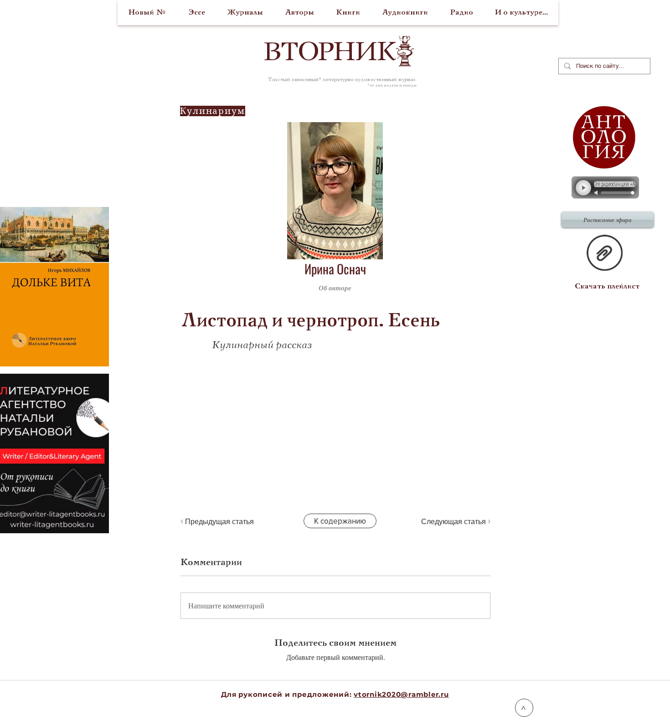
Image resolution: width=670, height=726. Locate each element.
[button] (446, 287)
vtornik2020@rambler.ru (401, 694)
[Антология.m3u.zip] (604, 254)
